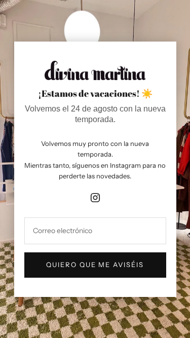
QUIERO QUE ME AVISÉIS (95, 264)
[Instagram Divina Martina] (95, 195)
